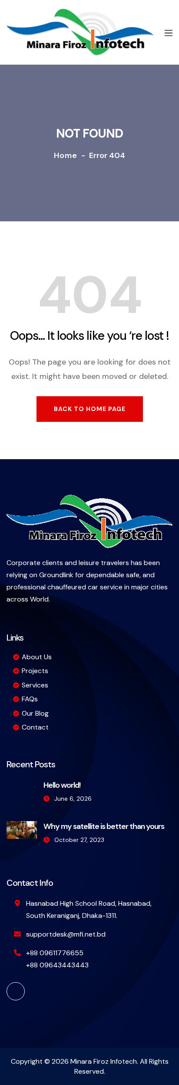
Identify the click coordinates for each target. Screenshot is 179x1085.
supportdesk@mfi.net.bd (66, 934)
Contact (35, 727)
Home (65, 155)
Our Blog (35, 713)
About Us (37, 656)
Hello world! (61, 785)
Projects (35, 670)
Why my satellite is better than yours (103, 826)
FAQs (30, 699)
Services (35, 685)
